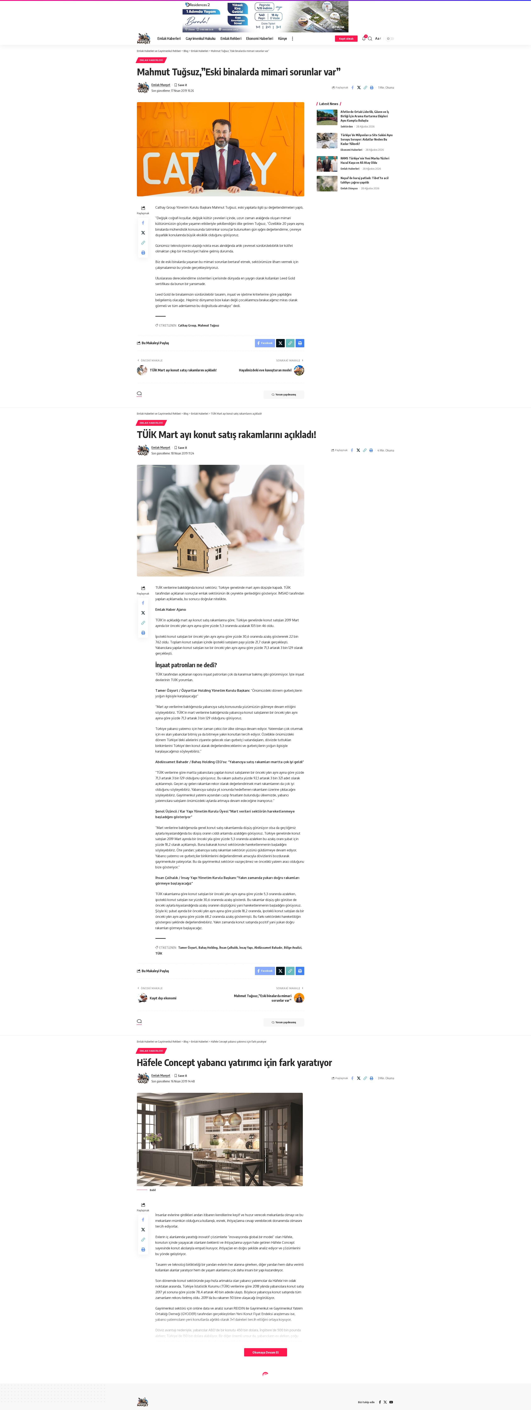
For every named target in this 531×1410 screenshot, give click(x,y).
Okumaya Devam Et (265, 1352)
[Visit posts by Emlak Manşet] (143, 87)
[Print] (372, 87)
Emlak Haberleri (151, 60)
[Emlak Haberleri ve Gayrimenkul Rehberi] (144, 38)
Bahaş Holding (208, 947)
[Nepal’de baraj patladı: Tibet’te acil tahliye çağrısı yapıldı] (327, 183)
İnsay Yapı (246, 947)
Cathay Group (187, 325)
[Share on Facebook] (352, 87)
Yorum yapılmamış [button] (286, 394)
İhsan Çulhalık (228, 947)
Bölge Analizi (292, 947)
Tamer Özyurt (187, 947)
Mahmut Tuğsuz (208, 325)
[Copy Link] (365, 87)
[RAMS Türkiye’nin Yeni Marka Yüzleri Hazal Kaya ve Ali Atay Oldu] (327, 164)
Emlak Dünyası (349, 188)
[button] (292, 38)
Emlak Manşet (160, 85)
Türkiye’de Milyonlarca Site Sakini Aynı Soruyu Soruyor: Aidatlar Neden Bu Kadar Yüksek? (367, 139)
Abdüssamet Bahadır (268, 947)
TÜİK (158, 953)
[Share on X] (359, 87)
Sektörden (347, 126)
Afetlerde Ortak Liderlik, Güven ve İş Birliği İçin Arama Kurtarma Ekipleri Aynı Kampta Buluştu (365, 116)
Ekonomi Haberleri (351, 149)
